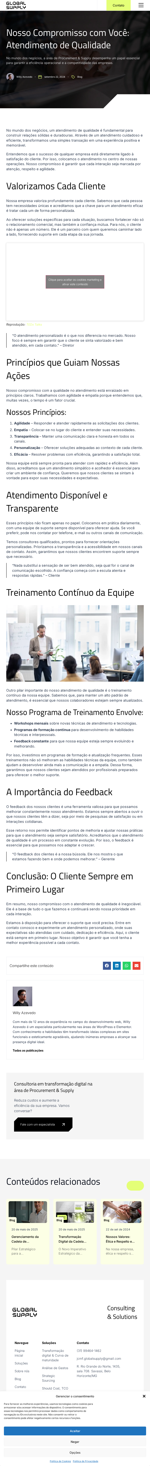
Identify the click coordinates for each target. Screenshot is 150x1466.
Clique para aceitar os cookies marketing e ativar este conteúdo (75, 282)
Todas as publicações (28, 1050)
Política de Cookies (60, 1461)
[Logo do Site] (16, 5)
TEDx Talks (34, 324)
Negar (75, 1442)
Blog (79, 76)
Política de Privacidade (85, 1461)
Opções (75, 1452)
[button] (144, 1396)
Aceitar (75, 1431)
